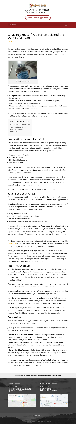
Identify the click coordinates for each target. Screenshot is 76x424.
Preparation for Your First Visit (20, 124)
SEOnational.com (46, 421)
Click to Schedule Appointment (38, 18)
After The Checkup (16, 129)
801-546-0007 (40, 12)
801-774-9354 (44, 10)
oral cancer (12, 244)
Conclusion (14, 132)
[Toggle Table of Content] (28, 121)
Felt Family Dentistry (20, 375)
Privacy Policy (37, 415)
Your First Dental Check (18, 127)
